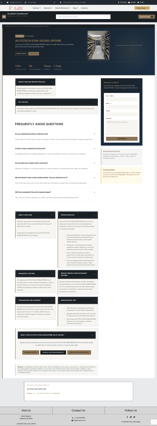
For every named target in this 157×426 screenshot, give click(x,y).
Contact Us (78, 410)
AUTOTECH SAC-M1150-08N (36, 389)
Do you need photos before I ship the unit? (31, 134)
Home (7, 26)
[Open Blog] (77, 8)
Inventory (14, 26)
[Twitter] (134, 417)
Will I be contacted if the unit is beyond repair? (33, 192)
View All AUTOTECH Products (53, 352)
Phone (108, 111)
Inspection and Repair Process (31, 82)
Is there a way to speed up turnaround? (30, 148)
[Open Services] (40, 8)
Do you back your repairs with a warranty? (31, 163)
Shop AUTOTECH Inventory (79, 352)
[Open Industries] (52, 8)
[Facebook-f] (127, 417)
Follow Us (131, 410)
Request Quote (21, 53)
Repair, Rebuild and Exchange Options (74, 274)
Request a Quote (31, 352)
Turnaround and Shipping (29, 300)
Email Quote (34, 53)
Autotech (23, 26)
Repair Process (68, 215)
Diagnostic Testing (26, 273)
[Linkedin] (131, 417)
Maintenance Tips (68, 300)
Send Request (121, 138)
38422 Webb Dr (26, 416)
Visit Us (26, 410)
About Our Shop (25, 215)
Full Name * (110, 96)
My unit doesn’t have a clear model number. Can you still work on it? (41, 177)
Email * (108, 103)
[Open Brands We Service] (69, 8)
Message (108, 118)
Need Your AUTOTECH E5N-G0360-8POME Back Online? (42, 335)
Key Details (23, 102)
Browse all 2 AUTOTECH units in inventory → (44, 393)
